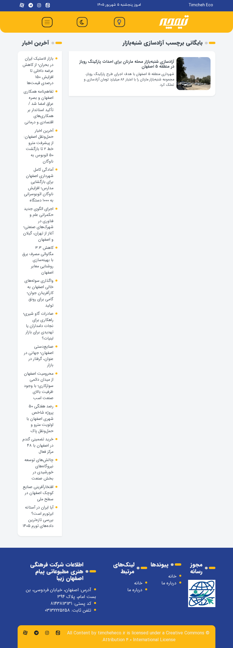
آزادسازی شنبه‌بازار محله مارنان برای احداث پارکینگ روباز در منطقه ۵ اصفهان (126, 64)
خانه (172, 576)
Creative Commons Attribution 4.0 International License (154, 636)
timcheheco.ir (111, 633)
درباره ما (168, 583)
